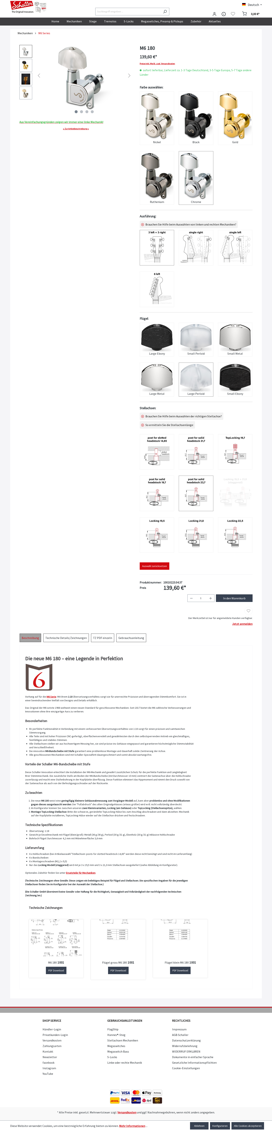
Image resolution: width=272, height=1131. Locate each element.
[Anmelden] (214, 13)
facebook (48, 1062)
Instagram (49, 1068)
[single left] (235, 247)
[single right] (196, 247)
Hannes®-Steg (116, 1035)
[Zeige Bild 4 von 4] (92, 111)
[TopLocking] (235, 452)
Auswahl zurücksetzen (154, 566)
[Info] (223, 13)
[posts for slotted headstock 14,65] (157, 452)
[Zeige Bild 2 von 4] (81, 111)
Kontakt (48, 1051)
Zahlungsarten (52, 1046)
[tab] (30, 638)
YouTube (48, 1074)
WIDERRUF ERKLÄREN (186, 1051)
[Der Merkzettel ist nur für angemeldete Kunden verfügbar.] (233, 14)
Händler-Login (52, 1029)
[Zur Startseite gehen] (28, 7)
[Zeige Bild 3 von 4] (86, 111)
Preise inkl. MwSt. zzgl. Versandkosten (157, 63)
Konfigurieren (220, 1125)
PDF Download (56, 970)
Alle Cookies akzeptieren (248, 1125)
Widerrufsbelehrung (184, 1046)
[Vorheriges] (39, 75)
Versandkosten (52, 1040)
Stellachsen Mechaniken (122, 1040)
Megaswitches (116, 1046)
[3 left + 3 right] (157, 247)
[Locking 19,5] (157, 535)
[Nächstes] (129, 75)
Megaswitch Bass (118, 1051)
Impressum (179, 1029)
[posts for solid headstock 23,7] (196, 493)
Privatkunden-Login (55, 1035)
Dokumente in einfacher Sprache (192, 1057)
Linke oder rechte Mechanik (124, 1062)
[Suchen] (165, 11)
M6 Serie (51, 696)
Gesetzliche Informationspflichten (194, 1062)
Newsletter (50, 1057)
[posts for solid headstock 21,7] (196, 452)
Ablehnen (199, 1125)
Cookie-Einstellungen (186, 1068)
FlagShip (112, 1029)
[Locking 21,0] (196, 535)
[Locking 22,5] (235, 535)
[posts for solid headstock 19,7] (157, 493)
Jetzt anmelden (242, 624)
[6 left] (157, 289)
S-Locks (112, 1057)
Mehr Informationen (132, 1126)
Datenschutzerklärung (186, 1040)
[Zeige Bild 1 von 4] (76, 111)
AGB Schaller (180, 1035)
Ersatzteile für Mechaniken (80, 872)
